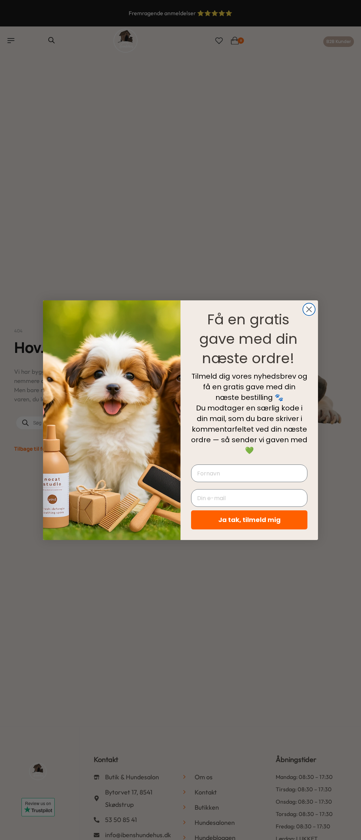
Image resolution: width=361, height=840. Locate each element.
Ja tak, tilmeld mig (249, 519)
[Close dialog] (309, 309)
